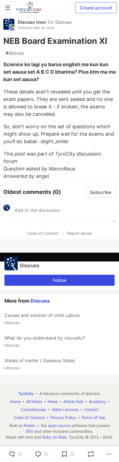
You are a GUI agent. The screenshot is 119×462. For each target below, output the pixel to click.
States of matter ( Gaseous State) (39, 364)
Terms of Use (93, 417)
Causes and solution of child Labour (41, 319)
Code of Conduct (42, 233)
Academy (97, 401)
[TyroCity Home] (28, 7)
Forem (29, 425)
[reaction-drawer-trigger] (15, 454)
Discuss (63, 22)
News (53, 401)
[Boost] (91, 454)
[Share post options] (108, 454)
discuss (15, 53)
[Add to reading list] (67, 454)
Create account (96, 7)
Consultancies (33, 409)
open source (59, 425)
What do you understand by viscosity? (44, 341)
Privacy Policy (63, 417)
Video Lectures (65, 409)
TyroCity (25, 393)
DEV (29, 431)
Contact (91, 409)
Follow (59, 280)
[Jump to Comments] (41, 454)
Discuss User (32, 22)
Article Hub (73, 401)
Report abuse (79, 233)
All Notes (34, 401)
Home (15, 401)
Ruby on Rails (54, 437)
